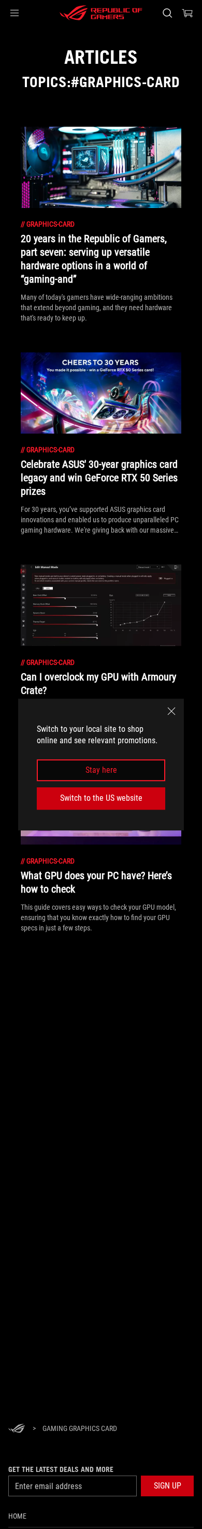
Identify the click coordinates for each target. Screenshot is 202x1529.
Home (17, 1516)
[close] (171, 711)
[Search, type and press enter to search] (167, 13)
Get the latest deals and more (60, 1469)
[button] (14, 13)
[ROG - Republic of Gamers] (101, 13)
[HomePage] (16, 1429)
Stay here (101, 770)
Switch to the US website (101, 798)
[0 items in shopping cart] (187, 13)
